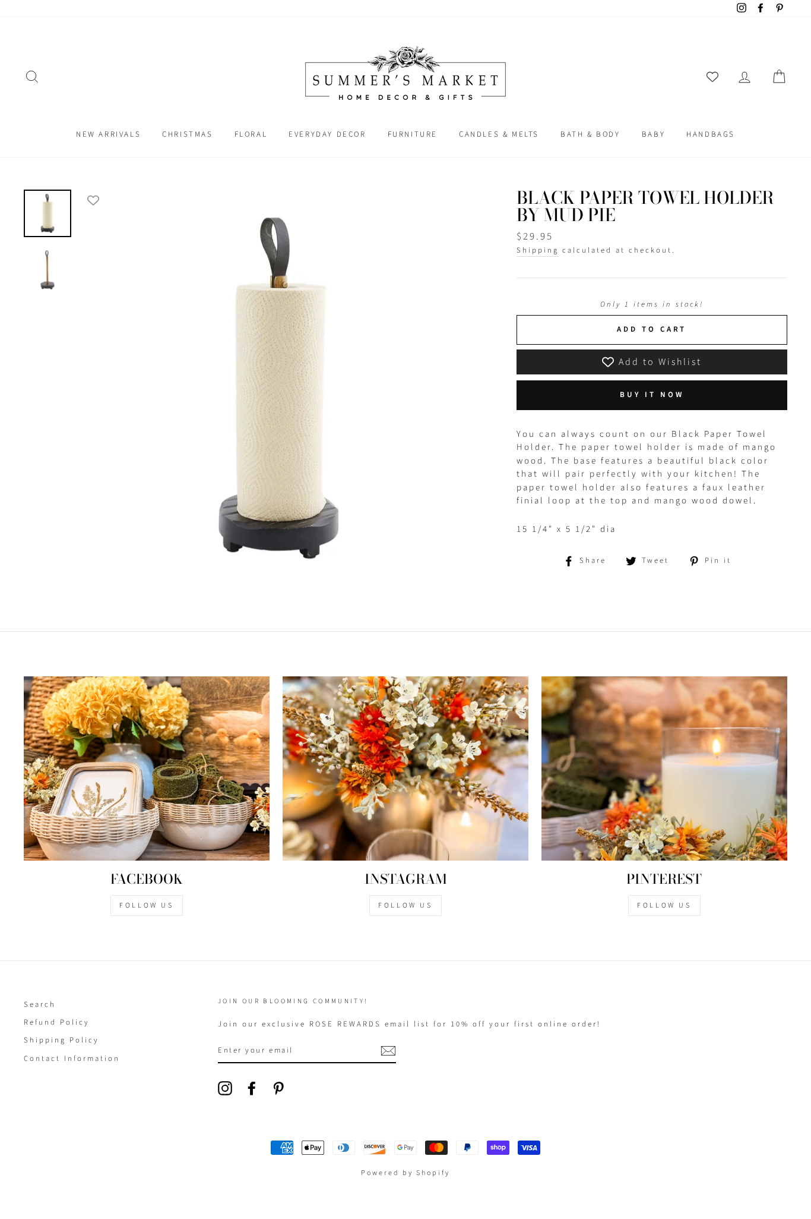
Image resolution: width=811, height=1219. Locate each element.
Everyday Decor (327, 134)
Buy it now (652, 394)
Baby (653, 134)
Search (40, 1004)
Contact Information (72, 1058)
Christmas (187, 134)
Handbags (710, 134)
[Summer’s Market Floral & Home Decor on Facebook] (252, 1088)
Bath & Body (590, 134)
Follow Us (146, 905)
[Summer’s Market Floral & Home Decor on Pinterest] (278, 1088)
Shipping (538, 250)
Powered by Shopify (405, 1173)
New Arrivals (108, 134)
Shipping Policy (61, 1040)
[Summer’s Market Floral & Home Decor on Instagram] (225, 1088)
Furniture (413, 134)
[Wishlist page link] (712, 77)
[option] (278, 388)
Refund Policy (57, 1022)
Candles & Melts (499, 134)
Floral (251, 134)
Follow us (405, 905)
